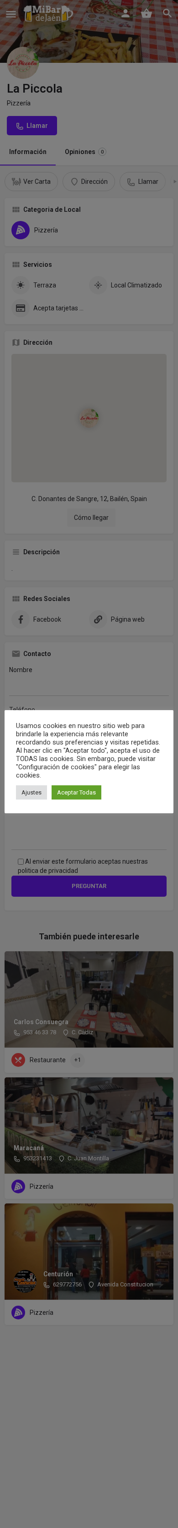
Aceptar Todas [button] (76, 792)
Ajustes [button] (31, 792)
